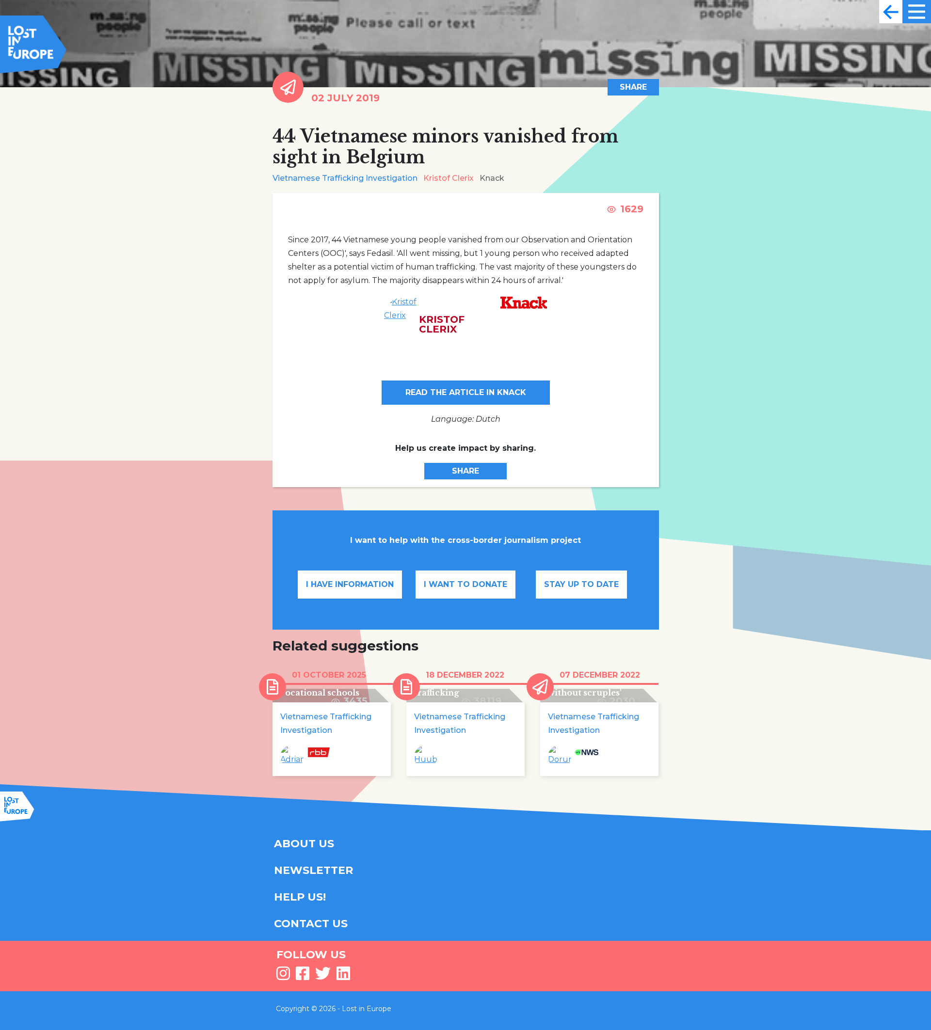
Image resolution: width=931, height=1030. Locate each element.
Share (633, 87)
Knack (492, 178)
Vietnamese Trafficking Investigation (345, 178)
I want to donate (465, 584)
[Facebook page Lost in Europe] (302, 976)
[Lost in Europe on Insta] (283, 976)
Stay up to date (581, 584)
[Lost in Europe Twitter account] (323, 976)
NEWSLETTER (313, 870)
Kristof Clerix (448, 178)
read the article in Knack (465, 392)
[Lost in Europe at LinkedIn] (343, 976)
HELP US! (300, 896)
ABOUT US (304, 843)
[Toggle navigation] (890, 11)
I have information (350, 584)
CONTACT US (311, 923)
